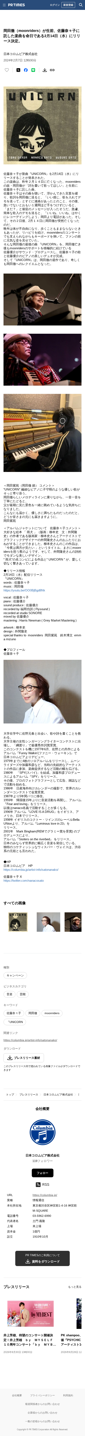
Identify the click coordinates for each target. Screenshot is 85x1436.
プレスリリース (28, 1094)
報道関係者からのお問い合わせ (42, 1404)
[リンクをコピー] (52, 70)
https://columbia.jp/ (45, 1195)
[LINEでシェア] (33, 70)
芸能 (23, 994)
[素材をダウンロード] (44, 70)
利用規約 (68, 1395)
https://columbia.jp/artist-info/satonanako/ (31, 869)
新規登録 (68, 5)
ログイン (55, 5)
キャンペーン (15, 975)
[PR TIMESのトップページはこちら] (16, 5)
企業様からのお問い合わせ (42, 1412)
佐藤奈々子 (14, 1013)
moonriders (52, 1013)
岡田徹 (32, 1013)
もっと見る (74, 1286)
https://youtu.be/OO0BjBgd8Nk (24, 590)
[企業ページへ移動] (42, 1133)
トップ (10, 1094)
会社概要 (17, 1395)
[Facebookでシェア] (25, 70)
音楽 (9, 994)
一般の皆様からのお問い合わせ (42, 1421)
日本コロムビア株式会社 (58, 1094)
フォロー (42, 1173)
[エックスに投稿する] (18, 70)
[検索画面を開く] (80, 4)
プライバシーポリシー (42, 1395)
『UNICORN (15, 1022)
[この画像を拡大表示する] (18, 922)
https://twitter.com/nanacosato (24, 880)
